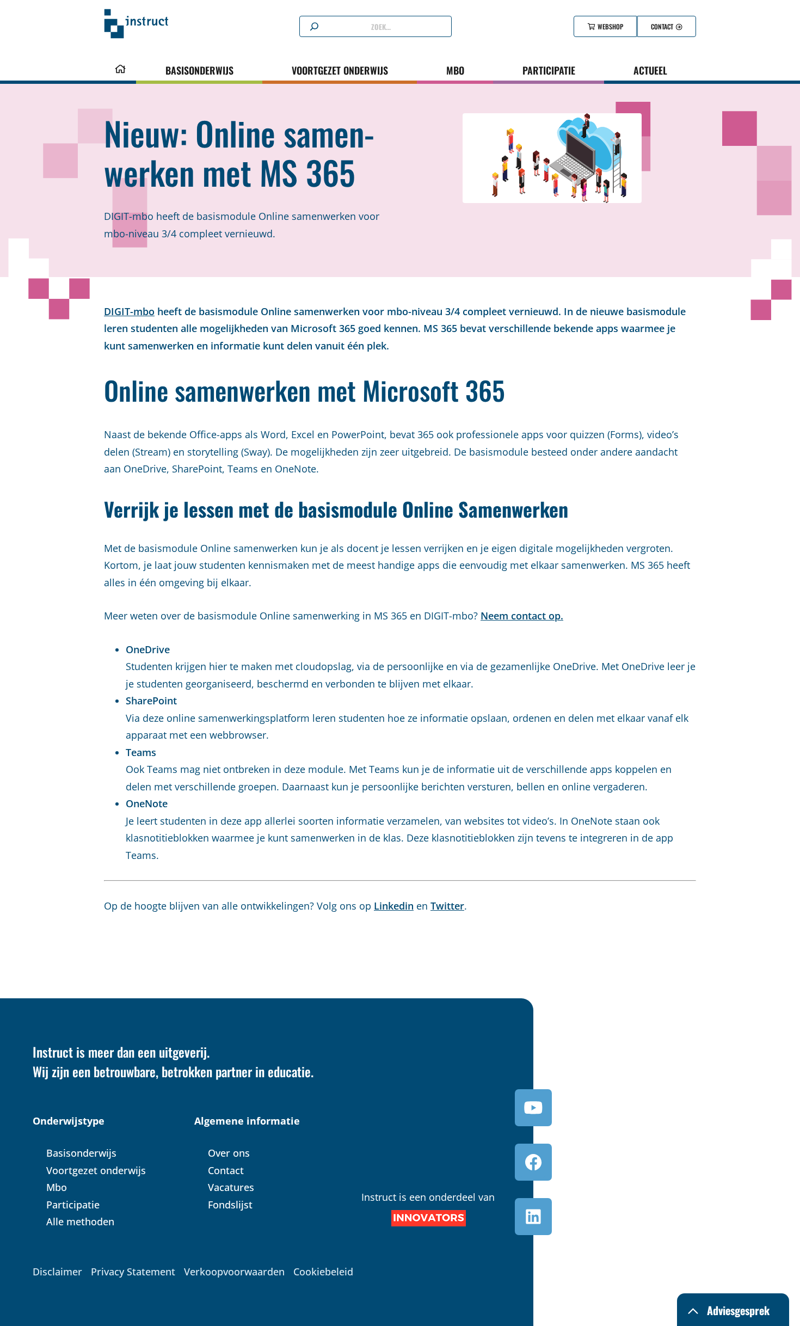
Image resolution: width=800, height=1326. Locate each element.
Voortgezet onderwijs (340, 70)
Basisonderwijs (199, 70)
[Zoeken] (314, 26)
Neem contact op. (522, 615)
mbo (455, 70)
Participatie (548, 70)
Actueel (650, 70)
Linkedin (394, 905)
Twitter (447, 905)
